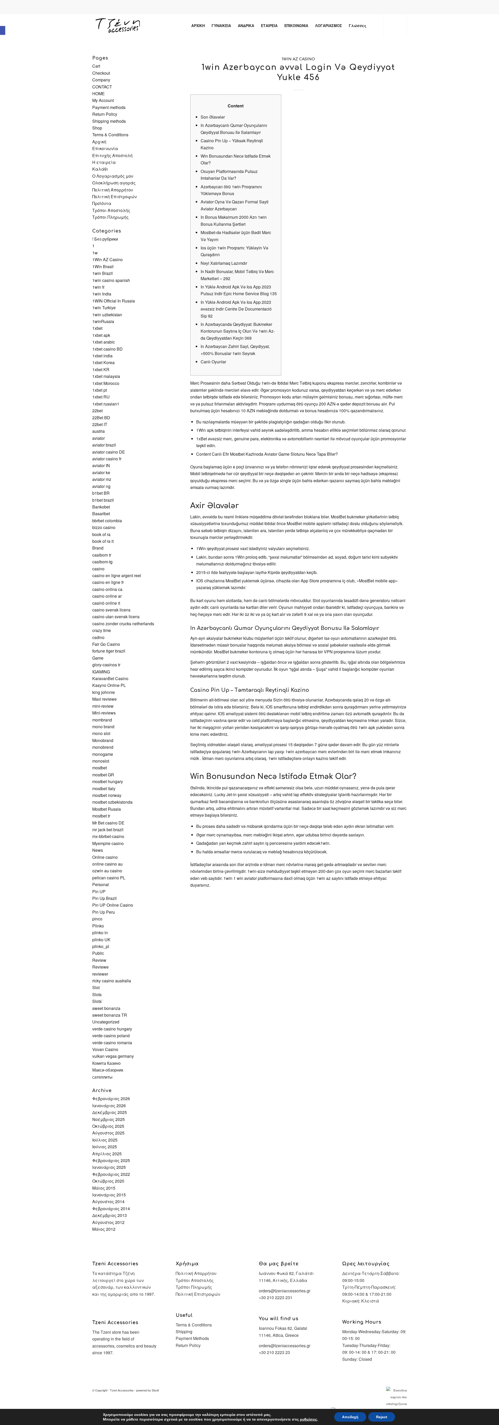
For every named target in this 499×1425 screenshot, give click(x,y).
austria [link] (98, 431)
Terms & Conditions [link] (110, 135)
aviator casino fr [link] (106, 459)
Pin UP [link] (99, 891)
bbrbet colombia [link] (107, 521)
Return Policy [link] (104, 114)
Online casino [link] (105, 857)
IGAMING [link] (101, 672)
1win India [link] (101, 294)
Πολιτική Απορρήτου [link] (112, 190)
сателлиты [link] (102, 1077)
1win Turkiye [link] (104, 308)
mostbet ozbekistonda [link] (112, 802)
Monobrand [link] (102, 740)
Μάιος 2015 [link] (103, 1188)
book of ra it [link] (103, 541)
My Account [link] (103, 100)
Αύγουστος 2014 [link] (108, 1201)
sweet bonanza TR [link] (109, 1015)
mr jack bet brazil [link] (107, 830)
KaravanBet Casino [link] (110, 678)
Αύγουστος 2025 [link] (108, 1133)
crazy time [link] (101, 630)
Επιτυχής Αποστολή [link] (112, 155)
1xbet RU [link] (101, 397)
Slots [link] (97, 994)
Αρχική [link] (99, 142)
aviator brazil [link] (104, 445)
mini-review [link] (103, 706)
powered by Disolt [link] (147, 1390)
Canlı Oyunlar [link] (213, 362)
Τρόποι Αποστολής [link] (111, 210)
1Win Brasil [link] (103, 266)
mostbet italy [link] (103, 788)
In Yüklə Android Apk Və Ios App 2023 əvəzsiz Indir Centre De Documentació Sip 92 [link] (236, 309)
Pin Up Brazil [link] (104, 898)
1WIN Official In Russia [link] (113, 301)
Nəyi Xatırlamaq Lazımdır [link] (224, 263)
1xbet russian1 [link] (105, 404)
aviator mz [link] (101, 479)
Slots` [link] (97, 1001)
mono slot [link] (101, 733)
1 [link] (93, 246)
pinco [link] (97, 919)
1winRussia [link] (103, 321)
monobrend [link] (102, 747)
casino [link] (98, 569)
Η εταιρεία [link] (104, 162)
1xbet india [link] (102, 356)
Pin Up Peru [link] (103, 912)
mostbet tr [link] (101, 816)
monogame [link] (102, 754)
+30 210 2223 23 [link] (274, 1352)
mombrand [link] (102, 720)
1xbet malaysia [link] (106, 376)
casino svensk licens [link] (111, 610)
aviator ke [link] (101, 472)
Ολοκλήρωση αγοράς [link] (114, 183)
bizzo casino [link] (103, 527)
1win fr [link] (98, 287)
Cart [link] (96, 66)
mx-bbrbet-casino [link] (108, 836)
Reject (381, 1417)
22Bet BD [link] (101, 418)
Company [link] (101, 80)
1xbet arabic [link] (103, 342)
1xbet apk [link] (101, 335)
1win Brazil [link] (102, 273)
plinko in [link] (100, 933)
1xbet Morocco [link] (105, 383)
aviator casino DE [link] (108, 452)
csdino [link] (98, 637)
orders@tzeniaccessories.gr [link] (284, 1291)
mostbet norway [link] (106, 795)
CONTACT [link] (102, 87)
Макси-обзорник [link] (107, 1070)
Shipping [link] (184, 1331)
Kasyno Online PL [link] (109, 685)
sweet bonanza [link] (106, 1008)
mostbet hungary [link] (107, 781)
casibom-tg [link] (102, 562)
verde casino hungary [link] (112, 1029)
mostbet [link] (99, 768)
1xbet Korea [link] (103, 362)
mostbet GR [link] (103, 775)
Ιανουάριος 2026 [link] (109, 1105)
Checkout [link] (101, 73)
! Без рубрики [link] (105, 239)
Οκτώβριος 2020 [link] (108, 1181)
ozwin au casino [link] (107, 871)
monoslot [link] (100, 761)
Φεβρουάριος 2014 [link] (111, 1208)
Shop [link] (97, 128)
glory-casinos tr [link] (106, 665)
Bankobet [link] (101, 507)
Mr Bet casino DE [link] (108, 823)
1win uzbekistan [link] (107, 315)
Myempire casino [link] (108, 843)
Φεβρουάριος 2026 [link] (111, 1098)
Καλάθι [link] (100, 169)
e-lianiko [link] (254, 7)
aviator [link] (98, 438)
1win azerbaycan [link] (301, 752)
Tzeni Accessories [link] (122, 1390)
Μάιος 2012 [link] (103, 1229)
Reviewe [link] (100, 967)
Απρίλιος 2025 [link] (107, 1154)
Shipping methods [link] (109, 121)
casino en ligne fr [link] (108, 582)
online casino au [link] (107, 864)
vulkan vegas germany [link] (113, 1056)
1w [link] (95, 253)
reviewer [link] (100, 974)
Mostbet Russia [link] (106, 809)
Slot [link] (96, 987)
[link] (2, 30)
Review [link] (99, 960)
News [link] (97, 850)
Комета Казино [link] (106, 1063)
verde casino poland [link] (111, 1036)
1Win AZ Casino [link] (298, 59)
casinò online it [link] (106, 603)
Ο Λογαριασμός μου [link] (112, 176)
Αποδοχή (350, 1417)
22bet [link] (97, 411)
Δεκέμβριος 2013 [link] (109, 1215)
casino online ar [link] (107, 596)
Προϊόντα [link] (101, 203)
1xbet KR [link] (100, 369)
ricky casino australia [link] (111, 981)
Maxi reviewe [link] (104, 699)
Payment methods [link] (109, 107)
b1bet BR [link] (101, 493)
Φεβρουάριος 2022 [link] (111, 1174)
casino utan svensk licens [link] (116, 617)
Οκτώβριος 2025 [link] (108, 1126)
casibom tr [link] (101, 555)
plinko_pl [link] (100, 946)
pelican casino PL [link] (108, 878)
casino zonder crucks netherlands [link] (123, 624)
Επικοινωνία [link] (105, 148)
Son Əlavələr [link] (213, 117)
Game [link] (97, 658)
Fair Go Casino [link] (106, 644)
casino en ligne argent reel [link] (116, 575)
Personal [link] (100, 884)
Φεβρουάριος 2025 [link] (111, 1160)
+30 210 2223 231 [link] (275, 1297)
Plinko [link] (98, 926)
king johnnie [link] (103, 692)
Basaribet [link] (101, 514)
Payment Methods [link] (192, 1338)
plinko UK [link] (101, 940)
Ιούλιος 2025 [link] (104, 1140)
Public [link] (98, 953)
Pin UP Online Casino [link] (112, 905)
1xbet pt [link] (99, 390)
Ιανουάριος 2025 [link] (109, 1167)
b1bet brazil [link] (103, 500)
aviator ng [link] (101, 486)
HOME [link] (98, 93)
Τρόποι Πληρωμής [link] (110, 217)
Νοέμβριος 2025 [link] (108, 1119)
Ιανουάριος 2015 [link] (109, 1195)
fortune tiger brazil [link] (108, 651)
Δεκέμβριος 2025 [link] (109, 1112)
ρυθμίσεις (308, 1419)
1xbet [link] (97, 328)
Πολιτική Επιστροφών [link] (114, 196)
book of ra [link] (101, 534)
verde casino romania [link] (112, 1043)
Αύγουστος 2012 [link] (108, 1222)
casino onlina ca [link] (107, 589)
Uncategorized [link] (105, 1022)
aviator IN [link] (101, 465)
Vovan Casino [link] (105, 1049)
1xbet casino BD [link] (107, 349)
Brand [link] (97, 548)
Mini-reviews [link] (104, 713)
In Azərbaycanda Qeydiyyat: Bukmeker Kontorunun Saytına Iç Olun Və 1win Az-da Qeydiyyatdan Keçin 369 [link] (238, 331)
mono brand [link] (103, 727)
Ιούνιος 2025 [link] (104, 1147)
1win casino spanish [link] (111, 280)
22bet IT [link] (99, 424)
